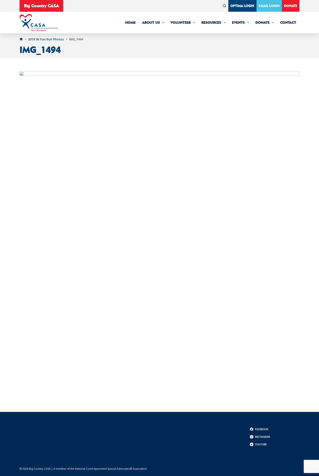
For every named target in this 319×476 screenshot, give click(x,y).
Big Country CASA (41, 5)
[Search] (224, 5)
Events (238, 22)
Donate (290, 6)
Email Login (269, 6)
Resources (211, 22)
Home (130, 22)
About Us (151, 22)
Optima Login (242, 6)
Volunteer (181, 22)
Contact (288, 22)
